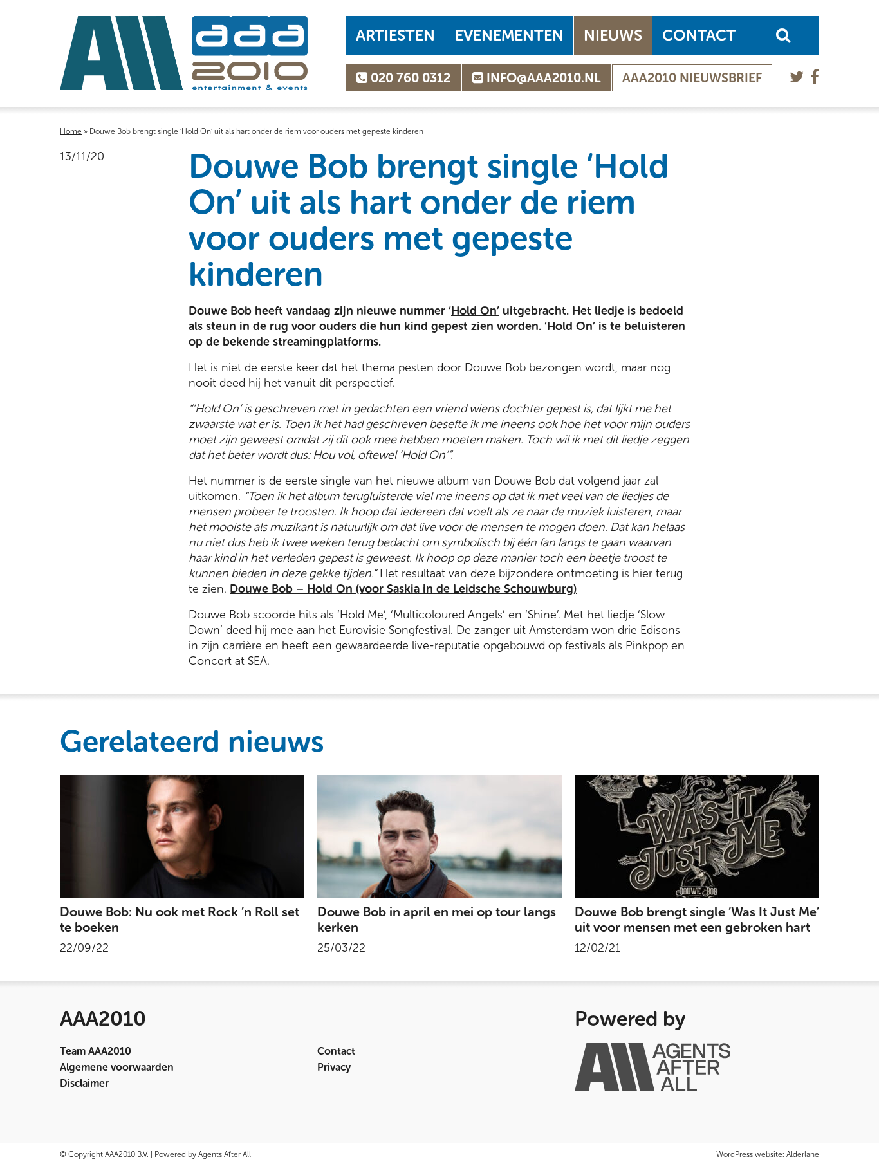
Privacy (334, 1067)
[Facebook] (814, 77)
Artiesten (395, 35)
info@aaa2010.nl (541, 78)
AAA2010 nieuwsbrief (692, 78)
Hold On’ (475, 311)
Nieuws (613, 35)
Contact (699, 35)
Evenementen (509, 35)
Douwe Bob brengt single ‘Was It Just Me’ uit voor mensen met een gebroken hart (697, 919)
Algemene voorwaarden (117, 1067)
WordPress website (749, 1154)
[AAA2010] (184, 53)
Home (71, 131)
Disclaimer (84, 1083)
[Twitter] (797, 77)
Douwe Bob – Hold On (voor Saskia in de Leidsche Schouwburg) (403, 589)
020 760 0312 (408, 78)
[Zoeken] (782, 35)
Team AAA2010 (95, 1051)
